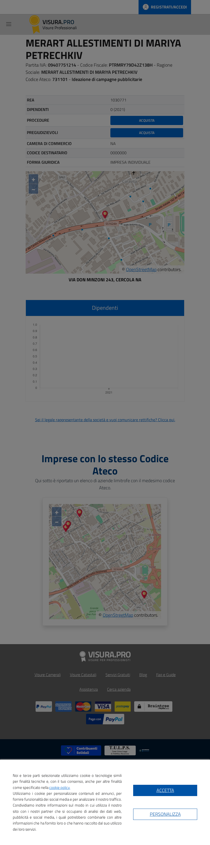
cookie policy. (59, 787)
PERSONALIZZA (165, 814)
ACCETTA (165, 790)
